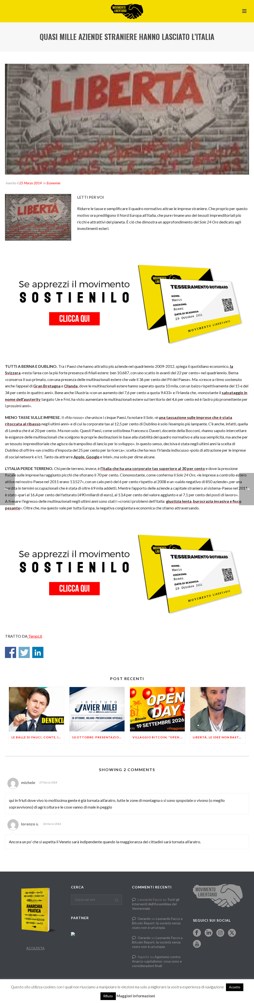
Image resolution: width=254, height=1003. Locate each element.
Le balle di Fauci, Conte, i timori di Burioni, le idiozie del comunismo (37, 737)
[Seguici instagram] (220, 933)
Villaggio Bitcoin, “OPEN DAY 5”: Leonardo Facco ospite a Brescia (158, 737)
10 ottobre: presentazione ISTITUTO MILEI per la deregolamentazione (98, 737)
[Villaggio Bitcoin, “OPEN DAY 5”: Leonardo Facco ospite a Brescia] (157, 709)
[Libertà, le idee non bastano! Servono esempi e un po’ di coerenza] (217, 709)
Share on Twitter (24, 652)
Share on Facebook (10, 652)
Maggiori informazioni (136, 996)
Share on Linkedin (37, 652)
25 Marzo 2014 (30, 183)
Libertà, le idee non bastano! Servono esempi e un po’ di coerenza (219, 737)
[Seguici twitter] (232, 933)
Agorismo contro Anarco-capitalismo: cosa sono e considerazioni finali (157, 961)
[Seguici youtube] (197, 944)
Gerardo (144, 918)
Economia (53, 183)
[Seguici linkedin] (209, 933)
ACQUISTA (35, 948)
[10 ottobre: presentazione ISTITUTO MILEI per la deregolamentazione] (97, 709)
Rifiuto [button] (108, 996)
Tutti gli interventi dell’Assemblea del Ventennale (155, 903)
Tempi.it (35, 636)
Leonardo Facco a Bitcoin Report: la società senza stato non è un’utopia (157, 923)
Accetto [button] (234, 987)
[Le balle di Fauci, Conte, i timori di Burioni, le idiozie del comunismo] (36, 709)
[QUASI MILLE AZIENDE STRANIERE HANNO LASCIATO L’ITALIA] (127, 119)
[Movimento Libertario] (127, 11)
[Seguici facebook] (197, 933)
